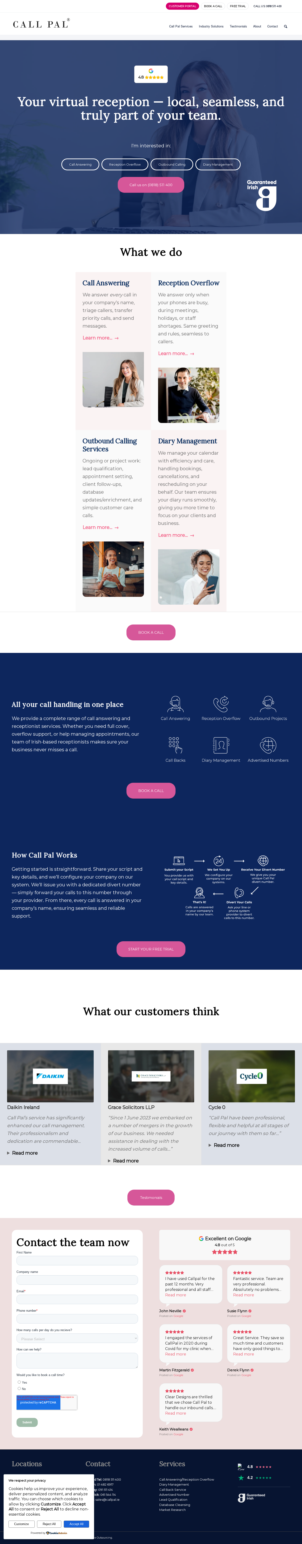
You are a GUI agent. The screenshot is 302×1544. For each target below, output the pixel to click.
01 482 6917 (105, 1484)
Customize (21, 1524)
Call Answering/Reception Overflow (186, 1479)
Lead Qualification (173, 1499)
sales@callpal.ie (107, 1499)
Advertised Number (174, 1494)
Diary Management (174, 1484)
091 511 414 (105, 1489)
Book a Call (213, 6)
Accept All (77, 1524)
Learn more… (97, 338)
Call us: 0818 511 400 (267, 6)
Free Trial (238, 6)
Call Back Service (172, 1489)
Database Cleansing (174, 1505)
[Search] (285, 26)
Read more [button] (175, 1295)
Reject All (49, 1524)
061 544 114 (108, 1494)
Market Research (172, 1510)
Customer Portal (182, 6)
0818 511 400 (112, 1479)
